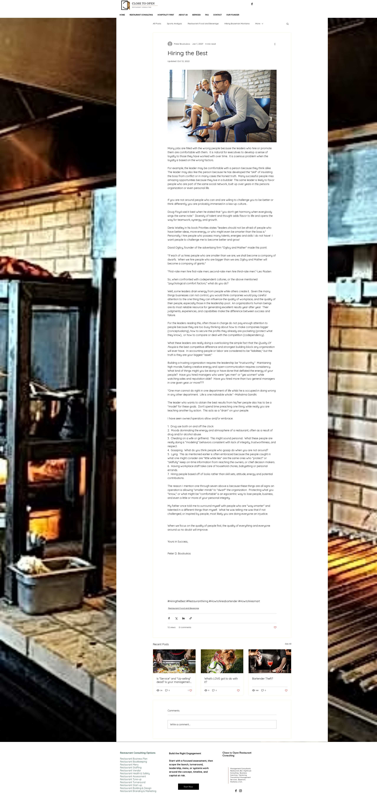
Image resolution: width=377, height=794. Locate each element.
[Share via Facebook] (169, 618)
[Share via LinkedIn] (183, 618)
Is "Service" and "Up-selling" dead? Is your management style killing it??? (174, 680)
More (257, 23)
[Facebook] (236, 791)
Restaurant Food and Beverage (203, 23)
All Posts (157, 23)
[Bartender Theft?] (270, 661)
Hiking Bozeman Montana (236, 23)
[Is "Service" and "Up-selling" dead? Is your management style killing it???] (174, 661)
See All (288, 643)
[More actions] (275, 44)
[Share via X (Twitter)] (176, 618)
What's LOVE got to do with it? (221, 680)
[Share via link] (190, 618)
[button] (287, 24)
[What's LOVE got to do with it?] (222, 661)
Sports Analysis (174, 23)
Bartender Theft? (262, 678)
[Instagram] (240, 791)
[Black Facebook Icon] (252, 4)
